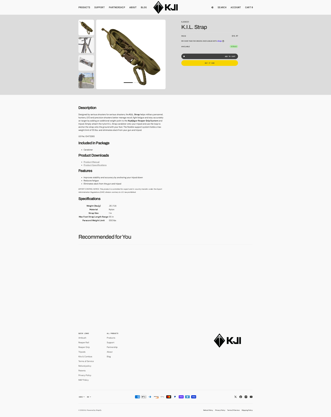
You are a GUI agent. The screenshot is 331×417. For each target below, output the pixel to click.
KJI (85, 410)
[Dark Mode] (212, 7)
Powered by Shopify (94, 410)
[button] (222, 7)
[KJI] (165, 7)
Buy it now (209, 63)
